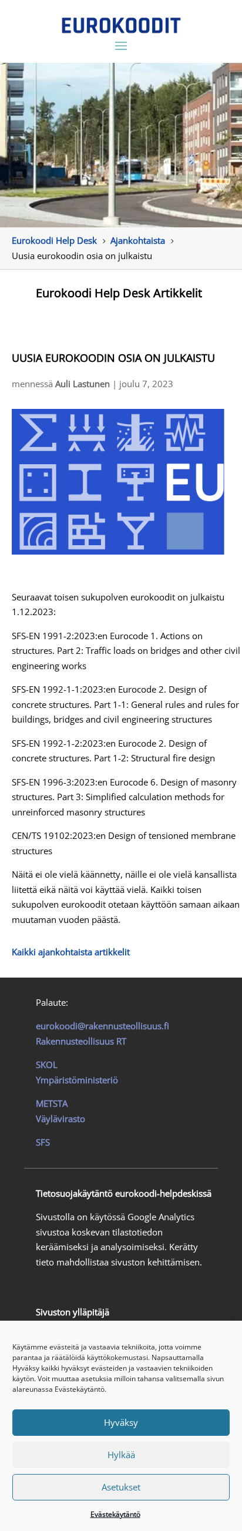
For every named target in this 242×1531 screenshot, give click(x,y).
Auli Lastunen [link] (82, 384)
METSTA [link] (52, 1103)
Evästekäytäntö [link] (115, 1514)
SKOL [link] (47, 1064)
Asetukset (121, 1487)
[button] (121, 45)
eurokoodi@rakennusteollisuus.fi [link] (102, 1026)
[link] (121, 25)
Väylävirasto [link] (60, 1118)
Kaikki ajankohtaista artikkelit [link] (71, 952)
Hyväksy (121, 1422)
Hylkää (121, 1455)
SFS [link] (43, 1142)
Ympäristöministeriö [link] (77, 1080)
